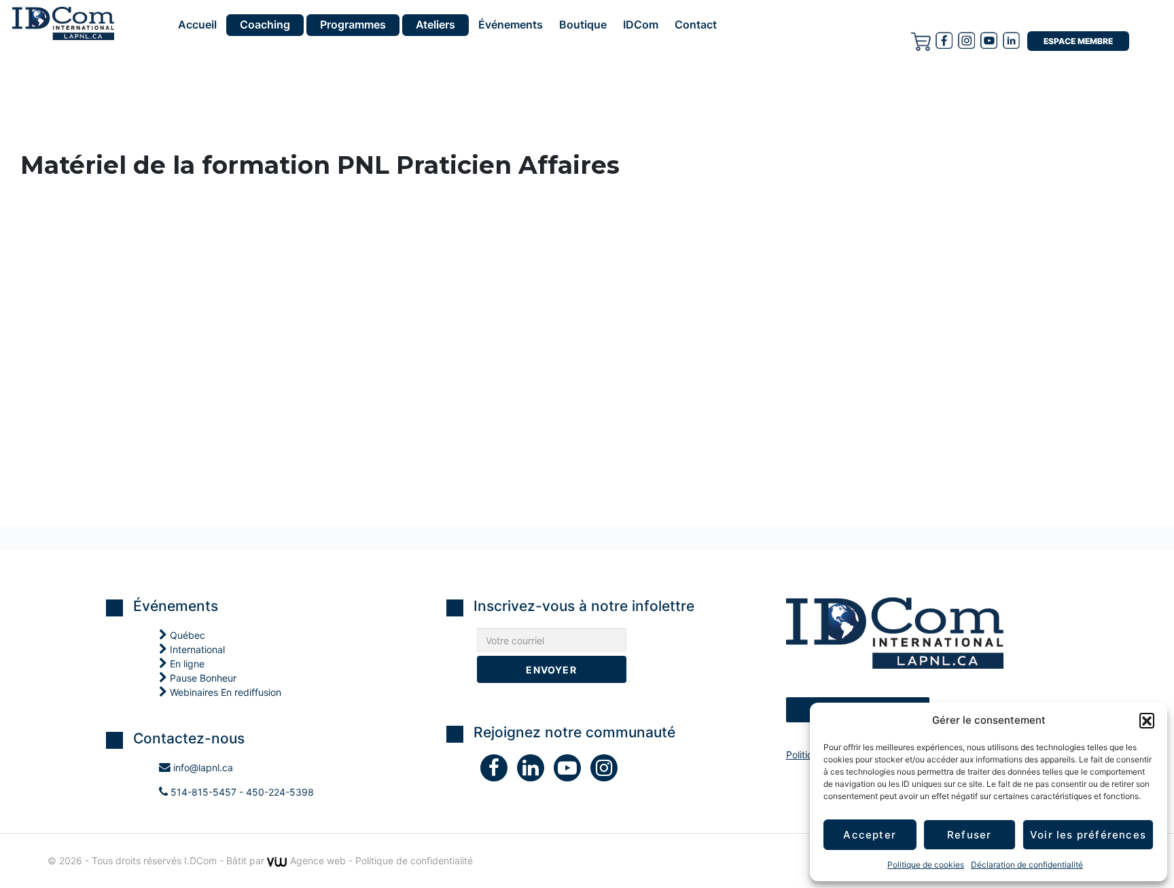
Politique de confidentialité (414, 860)
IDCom (640, 25)
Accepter (869, 834)
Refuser (969, 834)
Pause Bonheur (201, 678)
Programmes (353, 24)
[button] (1147, 720)
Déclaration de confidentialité (1027, 864)
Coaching (265, 24)
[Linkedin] (1011, 40)
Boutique (583, 25)
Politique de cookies (925, 864)
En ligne (185, 663)
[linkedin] (535, 771)
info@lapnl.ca (202, 767)
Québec (186, 635)
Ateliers (435, 24)
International (196, 649)
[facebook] (944, 40)
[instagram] (966, 40)
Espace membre (1078, 41)
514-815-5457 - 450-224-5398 (241, 792)
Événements (510, 25)
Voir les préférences (1088, 834)
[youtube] (988, 40)
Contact (696, 25)
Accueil (197, 25)
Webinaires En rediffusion (224, 692)
